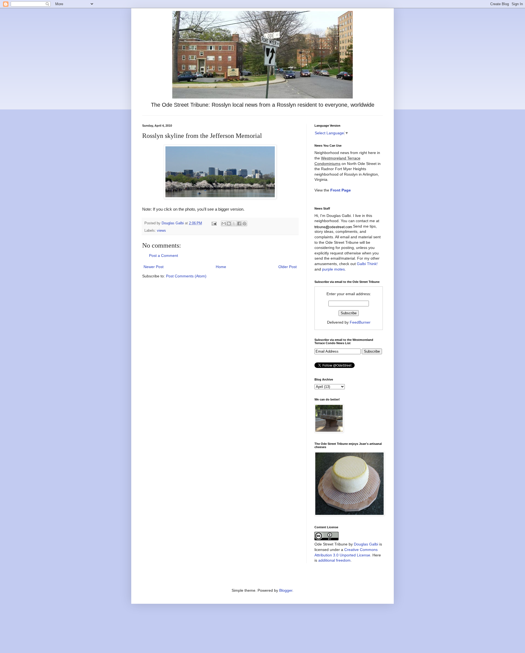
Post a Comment (163, 255)
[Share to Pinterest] (244, 223)
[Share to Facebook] (239, 223)
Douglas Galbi (366, 544)
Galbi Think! (367, 264)
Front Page (340, 190)
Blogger (285, 590)
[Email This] (223, 223)
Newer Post (154, 267)
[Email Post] (214, 223)
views (161, 231)
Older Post (287, 267)
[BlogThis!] (229, 223)
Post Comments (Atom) (186, 276)
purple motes (333, 269)
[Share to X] (234, 223)
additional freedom (334, 560)
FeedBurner (360, 322)
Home (221, 267)
